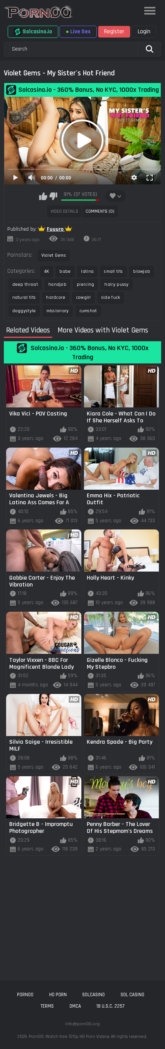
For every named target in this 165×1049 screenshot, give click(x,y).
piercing (85, 284)
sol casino (132, 995)
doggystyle (24, 311)
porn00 (25, 995)
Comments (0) (100, 211)
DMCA (75, 1006)
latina (87, 271)
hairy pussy (116, 284)
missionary (57, 311)
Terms (47, 1006)
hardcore (55, 297)
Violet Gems (53, 255)
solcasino (93, 995)
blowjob (141, 271)
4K (47, 271)
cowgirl (83, 297)
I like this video (43, 196)
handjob (57, 284)
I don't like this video (53, 196)
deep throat (25, 284)
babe (65, 271)
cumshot (88, 311)
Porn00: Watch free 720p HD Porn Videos (69, 1036)
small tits (113, 271)
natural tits (24, 297)
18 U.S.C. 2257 (110, 1006)
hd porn (58, 995)
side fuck (110, 297)
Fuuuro (56, 229)
